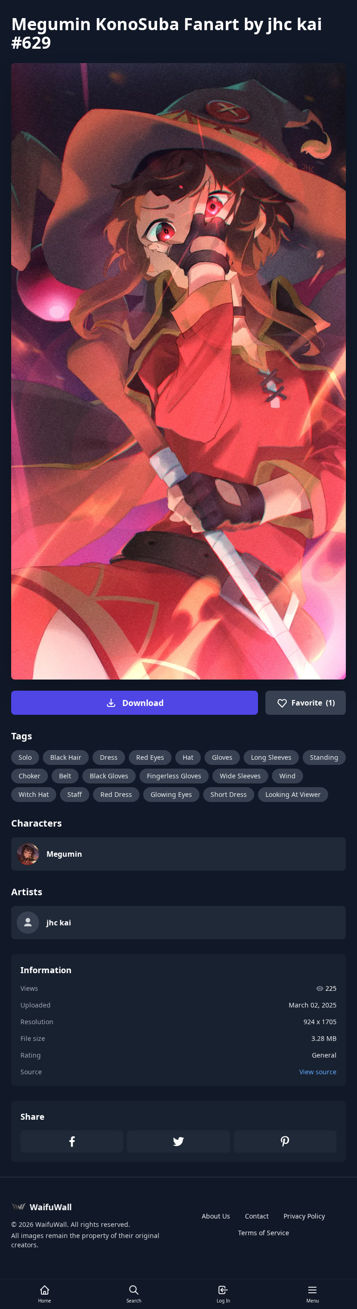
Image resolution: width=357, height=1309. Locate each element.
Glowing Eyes (171, 794)
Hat (188, 757)
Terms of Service (263, 1232)
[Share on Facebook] (71, 1141)
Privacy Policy (304, 1216)
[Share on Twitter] (178, 1141)
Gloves (222, 757)
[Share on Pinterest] (285, 1141)
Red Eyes (150, 757)
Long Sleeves (271, 757)
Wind (287, 775)
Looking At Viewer (293, 794)
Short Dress (229, 794)
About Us (216, 1216)
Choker (29, 775)
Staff (74, 794)
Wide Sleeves (240, 775)
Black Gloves (109, 775)
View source (318, 1071)
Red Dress (116, 794)
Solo (25, 757)
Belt (65, 775)
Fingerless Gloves (174, 775)
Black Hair (65, 757)
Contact (257, 1216)
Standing (324, 757)
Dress (109, 757)
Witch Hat (34, 794)
